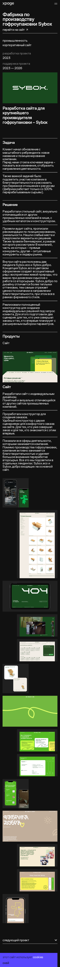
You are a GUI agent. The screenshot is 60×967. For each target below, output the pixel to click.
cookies (38, 957)
